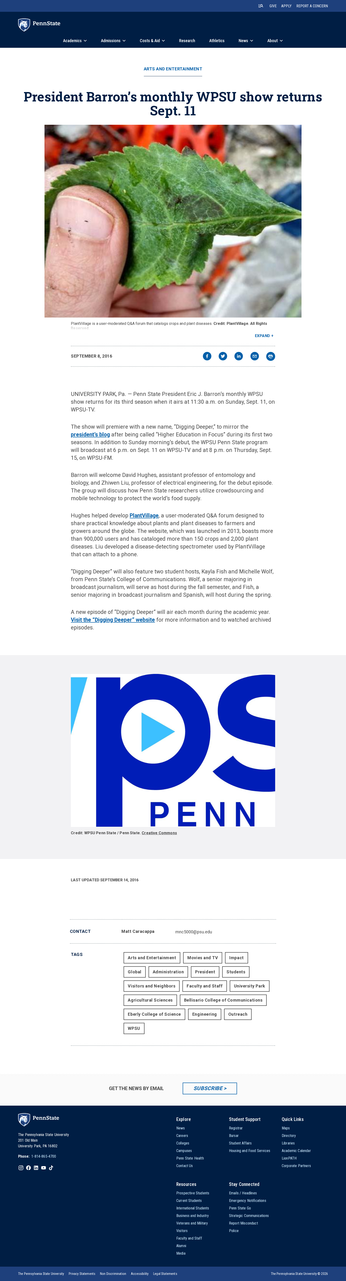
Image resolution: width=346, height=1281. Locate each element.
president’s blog (90, 434)
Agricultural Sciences (150, 1000)
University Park (249, 985)
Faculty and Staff (204, 985)
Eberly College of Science (154, 1014)
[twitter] (223, 357)
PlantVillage (144, 515)
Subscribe (207, 1088)
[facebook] (207, 357)
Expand (262, 336)
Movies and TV (202, 957)
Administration (168, 971)
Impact (236, 957)
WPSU (134, 1028)
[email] (254, 357)
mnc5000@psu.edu (193, 931)
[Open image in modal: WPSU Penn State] (173, 750)
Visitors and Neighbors (151, 985)
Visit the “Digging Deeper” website (113, 620)
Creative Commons (159, 833)
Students (235, 971)
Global (134, 971)
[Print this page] (270, 356)
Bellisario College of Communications (223, 1000)
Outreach (237, 1014)
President (205, 971)
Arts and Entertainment (173, 69)
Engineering (204, 1014)
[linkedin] (238, 357)
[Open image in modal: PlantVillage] (173, 221)
